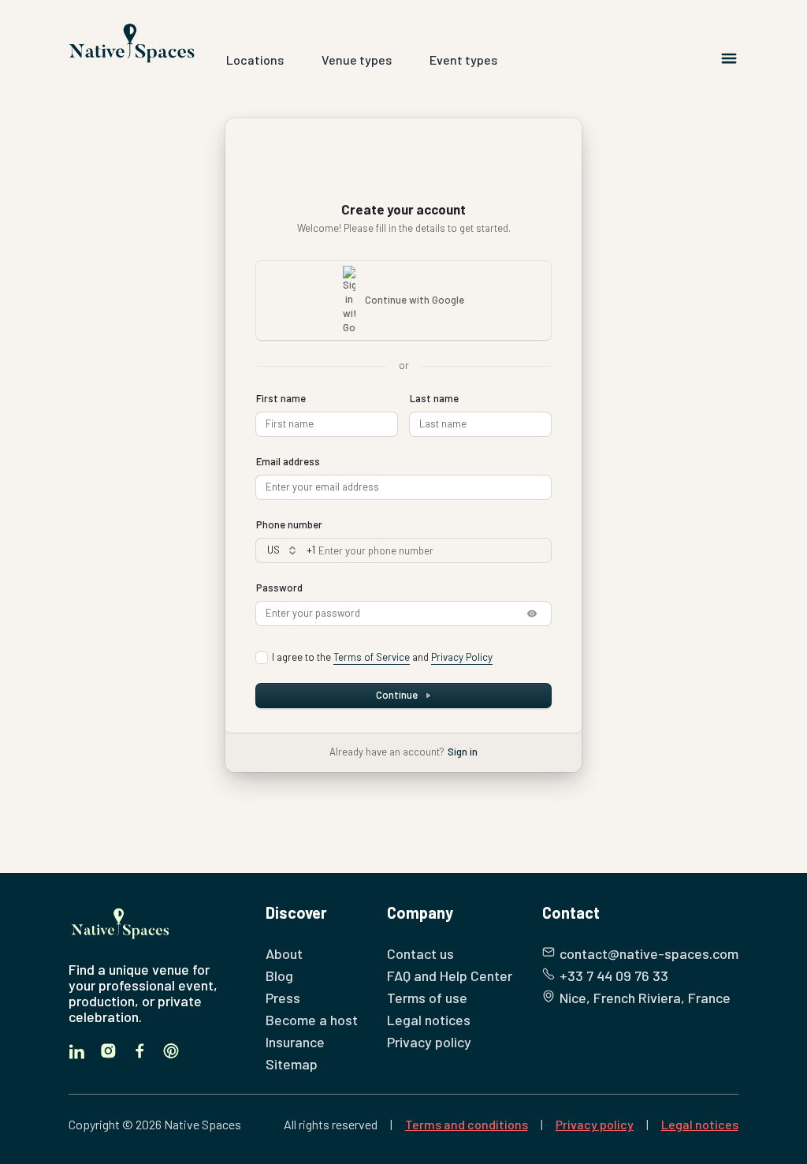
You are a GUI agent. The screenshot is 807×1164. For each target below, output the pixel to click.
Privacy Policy (462, 657)
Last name (434, 398)
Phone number (289, 524)
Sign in (463, 751)
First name (281, 398)
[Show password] (532, 613)
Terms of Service (371, 657)
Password (279, 587)
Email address (288, 461)
